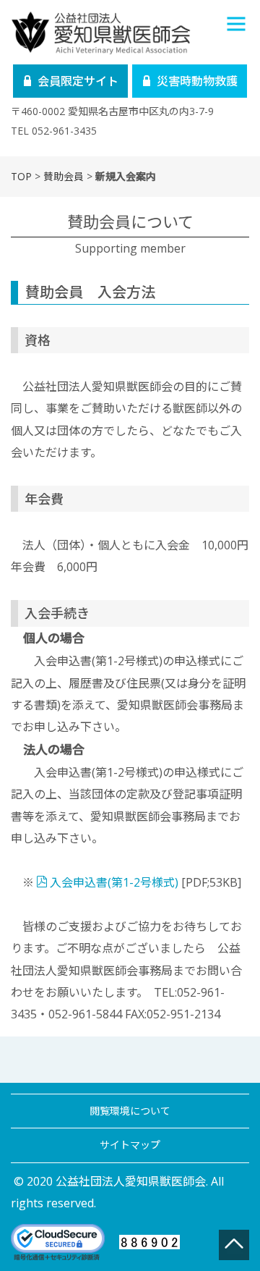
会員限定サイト (78, 81)
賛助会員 (63, 176)
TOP (21, 176)
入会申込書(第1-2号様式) (114, 882)
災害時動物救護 (197, 81)
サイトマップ (130, 1145)
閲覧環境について (130, 1111)
